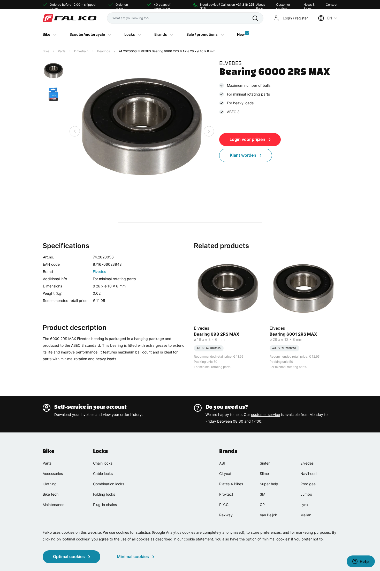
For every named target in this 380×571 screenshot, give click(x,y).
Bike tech (50, 494)
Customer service (283, 4)
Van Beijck (268, 515)
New (241, 34)
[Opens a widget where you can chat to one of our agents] (360, 561)
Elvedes (99, 271)
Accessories (53, 473)
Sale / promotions (202, 34)
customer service (265, 414)
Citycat (225, 473)
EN (329, 18)
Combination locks (108, 484)
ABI (222, 463)
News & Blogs (309, 4)
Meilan (305, 515)
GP (262, 504)
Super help (269, 484)
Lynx (304, 504)
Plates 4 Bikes (231, 484)
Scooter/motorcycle (87, 34)
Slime (264, 473)
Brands (160, 34)
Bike (46, 34)
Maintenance (53, 504)
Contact (331, 4)
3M (262, 494)
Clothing (50, 484)
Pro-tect (226, 494)
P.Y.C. (224, 504)
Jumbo (306, 494)
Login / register (295, 18)
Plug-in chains (105, 504)
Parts (61, 51)
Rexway (226, 515)
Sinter (265, 463)
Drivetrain (81, 51)
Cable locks (103, 473)
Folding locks (104, 494)
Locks (129, 34)
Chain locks (102, 463)
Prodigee (308, 484)
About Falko (260, 4)
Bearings (103, 51)
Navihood (308, 473)
